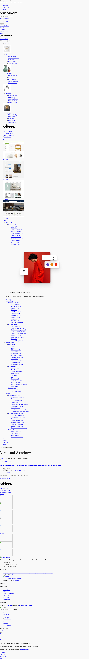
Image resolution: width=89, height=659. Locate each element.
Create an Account (5, 640)
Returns (5, 591)
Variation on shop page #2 (20, 411)
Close (1, 630)
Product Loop (9, 301)
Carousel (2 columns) (17, 380)
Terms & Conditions (8, 593)
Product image (12, 366)
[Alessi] (6, 555)
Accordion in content (17, 357)
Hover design (14, 302)
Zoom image (14, 386)
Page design (11, 344)
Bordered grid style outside (18, 330)
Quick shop (14, 310)
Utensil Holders (12, 83)
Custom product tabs (17, 426)
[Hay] (6, 531)
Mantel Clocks (12, 56)
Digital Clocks (12, 61)
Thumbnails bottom (16, 370)
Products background (18, 333)
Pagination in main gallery (18, 417)
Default (13, 346)
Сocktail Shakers (13, 81)
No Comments (14, 575)
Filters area (14, 226)
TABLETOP (9, 74)
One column (14, 375)
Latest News (6, 597)
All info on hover (15, 304)
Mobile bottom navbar (17, 406)
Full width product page (17, 422)
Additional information (17, 322)
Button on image (15, 313)
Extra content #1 (15, 362)
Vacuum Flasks (12, 100)
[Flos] (6, 540)
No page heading (16, 231)
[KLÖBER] (6, 516)
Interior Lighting (12, 115)
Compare (5, 623)
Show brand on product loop (19, 428)
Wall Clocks (11, 59)
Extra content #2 (17, 364)
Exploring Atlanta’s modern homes (12, 578)
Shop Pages (9, 222)
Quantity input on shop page (19, 424)
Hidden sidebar (16, 229)
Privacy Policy (6, 590)
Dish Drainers (12, 79)
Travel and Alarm (13, 63)
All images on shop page (18, 415)
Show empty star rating (17, 337)
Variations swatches (18, 397)
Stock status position (17, 340)
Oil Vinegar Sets (12, 95)
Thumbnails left (15, 368)
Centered (13, 348)
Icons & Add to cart (16, 306)
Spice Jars (11, 77)
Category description (17, 238)
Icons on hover (15, 308)
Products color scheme (17, 328)
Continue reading (5, 478)
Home (1, 458)
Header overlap (15, 240)
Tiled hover (14, 319)
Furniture (5, 21)
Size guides (14, 419)
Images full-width (16, 382)
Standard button (15, 317)
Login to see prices (16, 400)
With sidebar (14, 359)
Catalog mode (15, 399)
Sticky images (15, 373)
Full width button (16, 321)
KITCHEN (8, 93)
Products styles (12, 324)
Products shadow (16, 335)
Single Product (10, 342)
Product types (12, 388)
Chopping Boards (13, 99)
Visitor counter (15, 435)
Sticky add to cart (16, 431)
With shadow (14, 351)
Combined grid (15, 379)
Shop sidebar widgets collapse (19, 404)
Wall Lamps (11, 118)
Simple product (15, 390)
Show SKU (14, 339)
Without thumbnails (16, 371)
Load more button (16, 244)
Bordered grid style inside (18, 331)
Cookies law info (15, 402)
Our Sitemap (6, 599)
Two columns (14, 377)
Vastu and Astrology (5, 461)
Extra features (12, 429)
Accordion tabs (17, 355)
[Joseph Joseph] (6, 524)
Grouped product (16, 391)
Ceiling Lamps (12, 116)
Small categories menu (17, 233)
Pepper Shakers (12, 75)
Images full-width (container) (19, 384)
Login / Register (7, 625)
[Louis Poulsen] (6, 509)
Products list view (16, 235)
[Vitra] (9, 129)
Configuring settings (14, 395)
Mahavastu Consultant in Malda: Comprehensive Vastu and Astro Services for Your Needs (30, 465)
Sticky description (16, 350)
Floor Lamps (11, 120)
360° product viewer (17, 420)
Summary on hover (16, 315)
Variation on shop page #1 (18, 410)
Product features (15, 413)
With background (16, 237)
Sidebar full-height (16, 361)
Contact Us (6, 595)
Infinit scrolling (15, 242)
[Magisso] (6, 501)
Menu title (5, 159)
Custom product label (17, 437)
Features (8, 393)
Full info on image (16, 311)
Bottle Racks (11, 97)
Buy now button (15, 433)
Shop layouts (12, 224)
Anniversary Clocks (13, 58)
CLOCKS (8, 54)
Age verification (15, 408)
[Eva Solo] (6, 548)
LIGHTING (8, 113)
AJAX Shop (14, 228)
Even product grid (16, 326)
